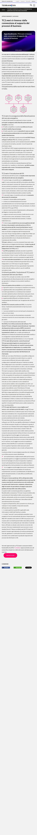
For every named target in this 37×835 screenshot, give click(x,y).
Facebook (6, 567)
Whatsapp (18, 567)
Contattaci (17, 547)
